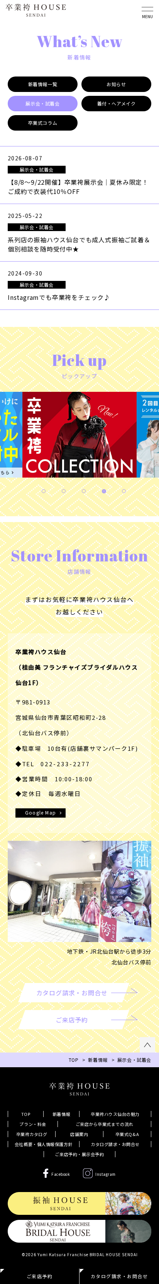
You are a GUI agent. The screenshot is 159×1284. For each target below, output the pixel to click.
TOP (25, 1114)
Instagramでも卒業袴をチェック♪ (59, 297)
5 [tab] (124, 491)
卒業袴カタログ (31, 1134)
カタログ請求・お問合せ (115, 1144)
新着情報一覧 (43, 84)
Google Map (40, 812)
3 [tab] (84, 491)
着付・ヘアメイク (116, 103)
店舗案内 (79, 1134)
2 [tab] (64, 491)
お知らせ (116, 84)
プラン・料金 (32, 1124)
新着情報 (97, 1059)
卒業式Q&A (127, 1134)
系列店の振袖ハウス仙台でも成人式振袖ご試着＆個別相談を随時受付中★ (79, 244)
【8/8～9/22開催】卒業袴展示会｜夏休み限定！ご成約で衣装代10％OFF (78, 186)
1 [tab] (44, 491)
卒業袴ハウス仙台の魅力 (115, 1114)
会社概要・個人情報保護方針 (44, 1144)
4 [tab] (104, 491)
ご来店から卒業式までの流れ (105, 1124)
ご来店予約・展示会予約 (79, 1154)
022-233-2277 (65, 764)
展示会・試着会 (42, 103)
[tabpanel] (79, 436)
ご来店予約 (40, 1276)
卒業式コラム (43, 122)
